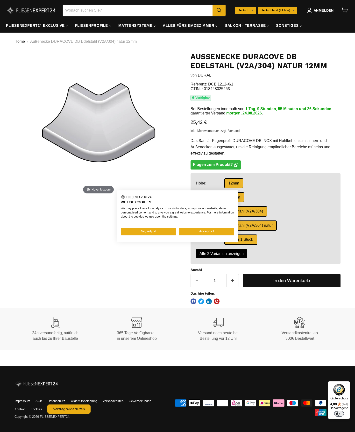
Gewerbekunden (140, 401)
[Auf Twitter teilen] (201, 301)
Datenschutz (56, 401)
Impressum (22, 401)
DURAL (204, 75)
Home (19, 41)
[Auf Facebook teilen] (193, 301)
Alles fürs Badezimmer (189, 25)
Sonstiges (288, 25)
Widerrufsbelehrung (84, 401)
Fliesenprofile (92, 25)
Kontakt (19, 409)
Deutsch (243, 10)
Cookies (36, 409)
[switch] (339, 414)
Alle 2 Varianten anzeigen (221, 254)
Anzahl (196, 270)
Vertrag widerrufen (69, 409)
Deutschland (275, 10)
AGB (39, 401)
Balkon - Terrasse (246, 25)
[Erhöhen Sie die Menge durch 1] (233, 280)
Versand (234, 131)
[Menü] (347, 384)
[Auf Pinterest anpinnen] (217, 301)
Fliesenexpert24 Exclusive (36, 25)
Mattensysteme (136, 25)
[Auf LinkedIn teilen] (209, 301)
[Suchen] (219, 10)
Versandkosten (113, 401)
